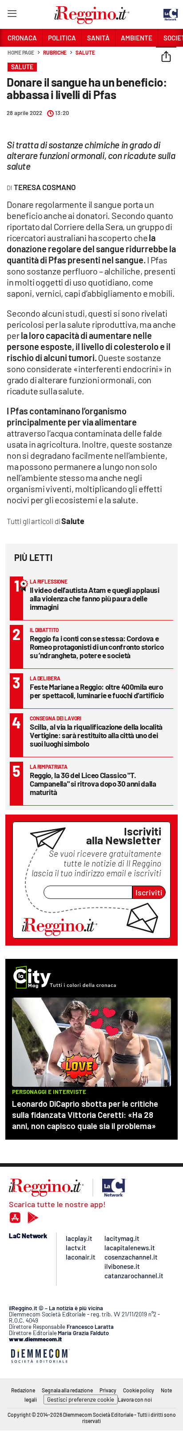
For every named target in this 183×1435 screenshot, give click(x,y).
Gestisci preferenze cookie (80, 1399)
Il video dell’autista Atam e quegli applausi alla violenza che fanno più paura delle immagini (94, 598)
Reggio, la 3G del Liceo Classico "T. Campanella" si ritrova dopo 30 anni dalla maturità (93, 783)
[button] (166, 57)
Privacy (107, 1390)
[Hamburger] (12, 15)
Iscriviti (149, 892)
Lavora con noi (135, 1399)
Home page (21, 52)
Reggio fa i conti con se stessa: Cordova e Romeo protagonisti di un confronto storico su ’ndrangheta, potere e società (96, 647)
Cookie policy (138, 1390)
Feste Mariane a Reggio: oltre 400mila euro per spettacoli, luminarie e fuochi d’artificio (97, 691)
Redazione (23, 1390)
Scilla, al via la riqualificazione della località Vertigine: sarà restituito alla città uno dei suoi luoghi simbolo (96, 735)
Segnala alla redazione (67, 1390)
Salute (85, 52)
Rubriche (55, 52)
